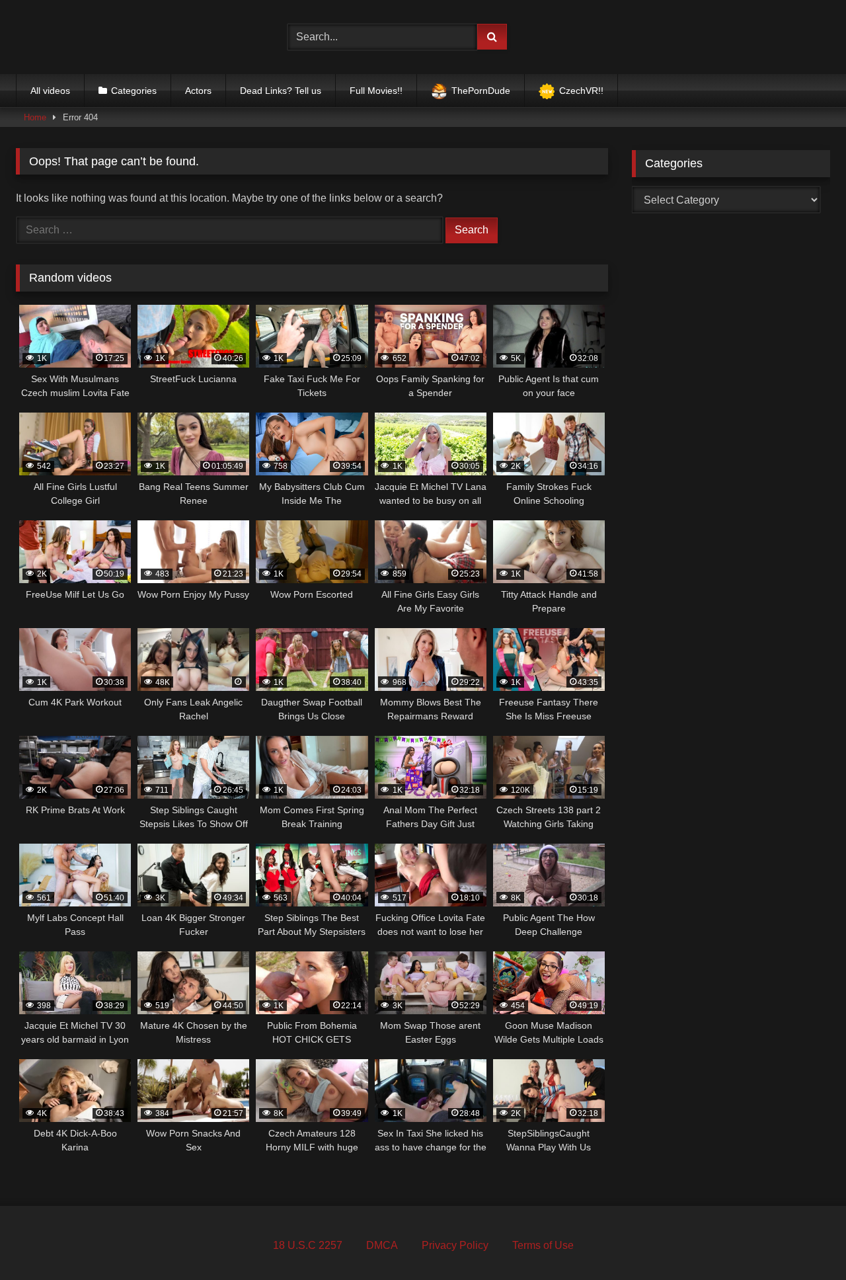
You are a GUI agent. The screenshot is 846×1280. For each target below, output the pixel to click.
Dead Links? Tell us (280, 90)
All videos (50, 90)
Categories (134, 90)
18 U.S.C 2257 (307, 1245)
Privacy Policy (455, 1245)
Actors (198, 90)
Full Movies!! (376, 90)
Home (35, 117)
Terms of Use (543, 1245)
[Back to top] (805, 1241)
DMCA (382, 1245)
